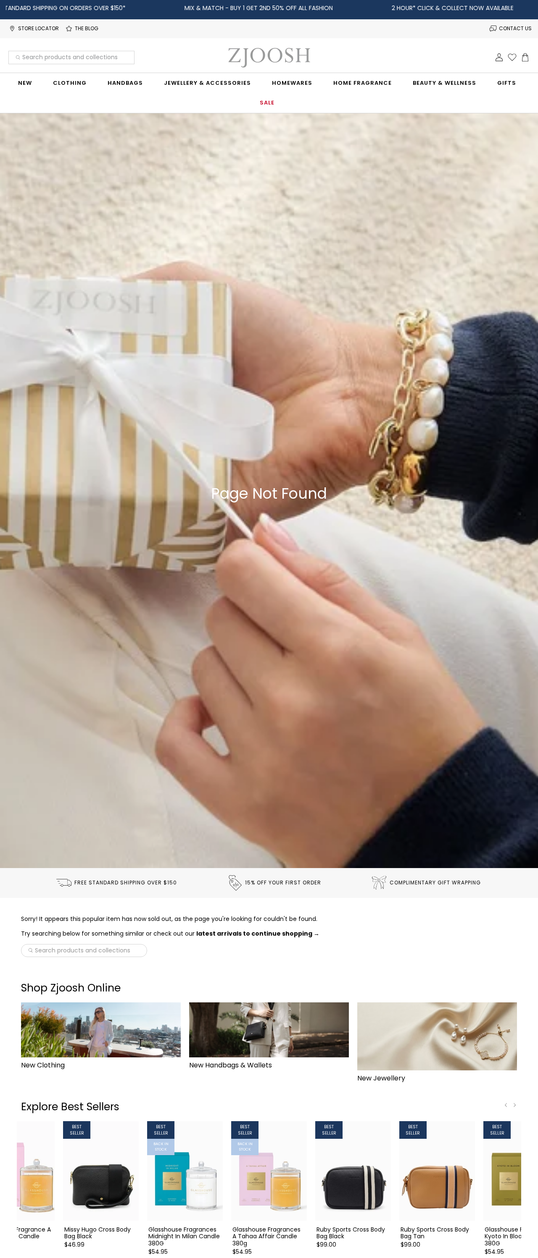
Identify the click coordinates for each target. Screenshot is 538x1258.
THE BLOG (86, 28)
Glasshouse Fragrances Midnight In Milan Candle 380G (184, 1236)
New (25, 83)
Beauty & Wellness (444, 83)
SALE (267, 103)
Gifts (506, 83)
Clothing (70, 83)
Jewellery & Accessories (207, 83)
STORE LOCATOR (38, 28)
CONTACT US (515, 28)
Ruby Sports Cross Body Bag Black (350, 1232)
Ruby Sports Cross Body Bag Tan (435, 1232)
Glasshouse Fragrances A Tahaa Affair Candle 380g (266, 1236)
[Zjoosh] (269, 57)
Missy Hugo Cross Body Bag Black (97, 1232)
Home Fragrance (362, 83)
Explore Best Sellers (70, 1106)
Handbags (125, 83)
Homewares (292, 83)
